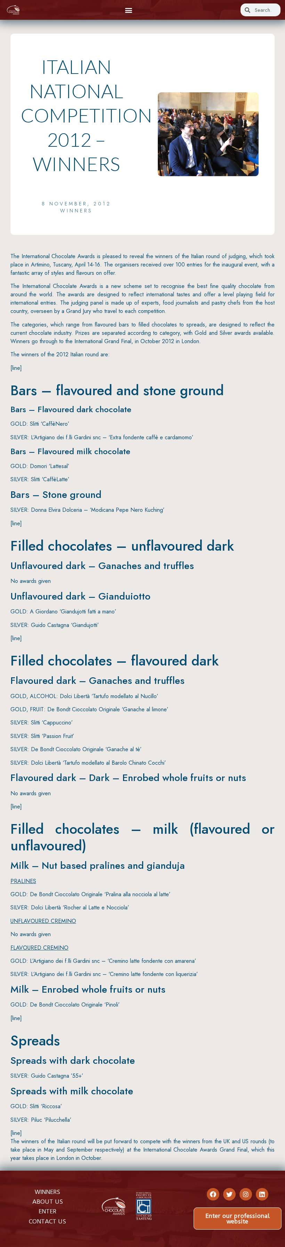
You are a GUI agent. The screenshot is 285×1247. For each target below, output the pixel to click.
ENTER (47, 1211)
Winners (76, 210)
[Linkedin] (262, 1194)
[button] (128, 10)
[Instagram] (245, 1194)
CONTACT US (47, 1221)
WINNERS (47, 1191)
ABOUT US (47, 1201)
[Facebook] (213, 1194)
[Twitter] (229, 1194)
